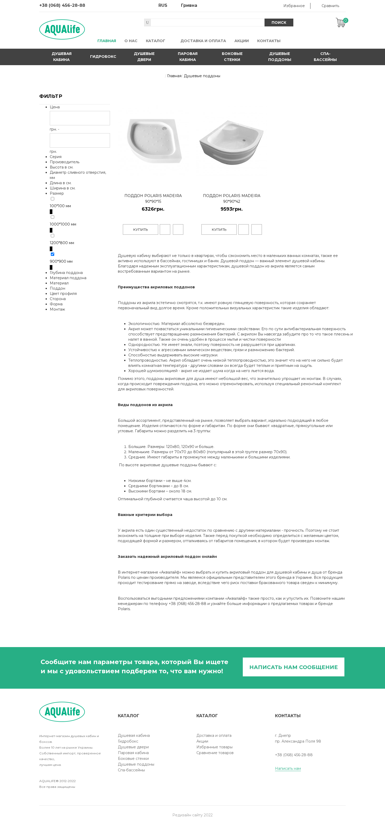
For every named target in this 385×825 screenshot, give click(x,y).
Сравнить (330, 5)
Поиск (279, 22)
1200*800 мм (62, 242)
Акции (202, 741)
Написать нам (288, 768)
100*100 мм (60, 206)
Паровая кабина (187, 56)
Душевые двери (144, 56)
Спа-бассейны (325, 56)
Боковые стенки (232, 56)
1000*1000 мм (63, 224)
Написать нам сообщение (293, 667)
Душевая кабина (62, 56)
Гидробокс (103, 56)
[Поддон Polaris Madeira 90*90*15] (183, 182)
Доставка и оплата (214, 735)
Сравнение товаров (215, 752)
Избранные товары (214, 747)
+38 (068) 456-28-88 (62, 5)
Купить (140, 229)
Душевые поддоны (279, 56)
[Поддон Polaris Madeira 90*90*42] (262, 182)
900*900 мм (61, 261)
